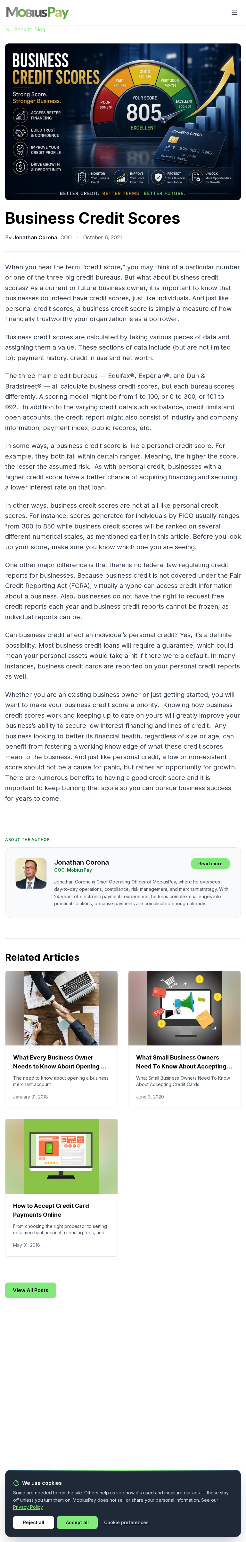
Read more (210, 863)
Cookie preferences (126, 1522)
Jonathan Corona (35, 237)
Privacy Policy (28, 1507)
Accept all (77, 1522)
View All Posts (30, 1290)
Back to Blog (29, 29)
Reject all (33, 1522)
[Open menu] (234, 12)
